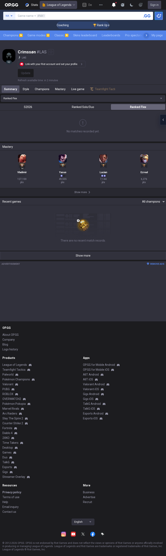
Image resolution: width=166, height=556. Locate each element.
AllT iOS (88, 379)
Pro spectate (133, 35)
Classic (61, 35)
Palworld (8, 374)
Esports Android (93, 413)
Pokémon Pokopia (14, 403)
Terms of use (10, 497)
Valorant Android (94, 384)
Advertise (89, 497)
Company (8, 339)
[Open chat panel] (163, 119)
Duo (4, 457)
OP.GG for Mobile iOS (96, 369)
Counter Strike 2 (12, 423)
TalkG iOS (89, 408)
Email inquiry (10, 506)
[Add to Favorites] (51, 52)
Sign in (154, 4)
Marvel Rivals (10, 408)
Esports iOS (90, 418)
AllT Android (91, 374)
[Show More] (114, 5)
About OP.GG (10, 334)
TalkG (6, 462)
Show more (83, 255)
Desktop (7, 447)
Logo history (10, 349)
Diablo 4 (7, 433)
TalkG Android (92, 403)
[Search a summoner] (147, 16)
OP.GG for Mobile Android (99, 364)
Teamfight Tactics (14, 369)
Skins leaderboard (85, 35)
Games (7, 452)
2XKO (6, 437)
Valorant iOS (91, 389)
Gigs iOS (88, 399)
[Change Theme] (132, 5)
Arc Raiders (9, 413)
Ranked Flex (138, 107)
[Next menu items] (146, 35)
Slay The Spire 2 (12, 418)
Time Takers (10, 442)
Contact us (9, 511)
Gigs (5, 472)
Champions (12, 35)
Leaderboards (111, 35)
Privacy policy (11, 492)
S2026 (28, 107)
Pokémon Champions (16, 379)
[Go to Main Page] (11, 5)
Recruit (87, 502)
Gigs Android (91, 394)
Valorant (7, 384)
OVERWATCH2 (11, 399)
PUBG (6, 389)
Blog (5, 344)
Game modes (38, 35)
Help (5, 502)
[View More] (101, 5)
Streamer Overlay (13, 476)
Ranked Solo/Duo (83, 107)
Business (89, 492)
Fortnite (7, 428)
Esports (7, 467)
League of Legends (59, 4)
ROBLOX (7, 394)
